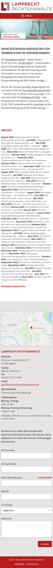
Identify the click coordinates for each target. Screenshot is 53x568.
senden (45, 544)
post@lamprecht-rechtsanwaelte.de (20, 384)
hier (42, 80)
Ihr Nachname (8, 463)
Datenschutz (33, 564)
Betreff (5, 491)
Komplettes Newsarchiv (13, 286)
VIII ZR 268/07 (25, 62)
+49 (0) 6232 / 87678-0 (11, 36)
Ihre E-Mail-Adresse (11, 477)
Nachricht (6, 518)
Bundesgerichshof (15, 59)
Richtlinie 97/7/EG (30, 97)
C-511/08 (39, 93)
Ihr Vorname (8, 450)
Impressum (19, 564)
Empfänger (7, 504)
